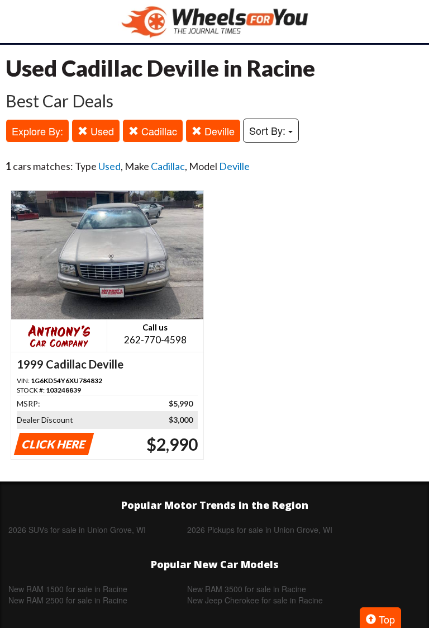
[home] (214, 21)
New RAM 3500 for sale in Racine (246, 588)
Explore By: (37, 131)
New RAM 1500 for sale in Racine (67, 588)
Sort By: (268, 130)
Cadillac (158, 131)
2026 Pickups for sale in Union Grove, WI (259, 529)
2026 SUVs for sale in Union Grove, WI (77, 529)
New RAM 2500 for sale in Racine (67, 600)
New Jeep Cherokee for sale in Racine (255, 600)
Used (101, 131)
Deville (218, 131)
